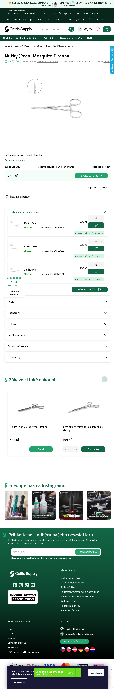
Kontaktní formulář (75, 641)
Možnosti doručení (101, 166)
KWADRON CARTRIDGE (43, 3)
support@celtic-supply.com (79, 634)
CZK (104, 19)
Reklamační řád (68, 587)
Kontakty (12, 638)
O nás (7, 19)
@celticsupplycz (27, 585)
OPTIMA (64, 3)
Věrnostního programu (94, 232)
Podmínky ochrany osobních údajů (77, 596)
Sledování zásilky (68, 601)
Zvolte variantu (89, 176)
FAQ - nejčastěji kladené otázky (23, 652)
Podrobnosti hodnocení (47, 61)
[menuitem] (7, 38)
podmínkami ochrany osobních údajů (54, 557)
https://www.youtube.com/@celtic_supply (33, 585)
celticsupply (21, 585)
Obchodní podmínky (70, 578)
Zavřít (22, 188)
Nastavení (19, 682)
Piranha (107, 61)
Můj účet (89, 29)
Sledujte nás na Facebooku (15, 585)
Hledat (71, 29)
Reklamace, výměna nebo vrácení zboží (79, 591)
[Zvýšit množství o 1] (76, 449)
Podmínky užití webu (70, 610)
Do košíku (96, 225)
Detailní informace (14, 160)
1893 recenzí (14, 285)
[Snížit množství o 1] (65, 449)
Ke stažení (13, 647)
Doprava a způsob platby (48, 19)
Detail (41, 449)
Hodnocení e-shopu (23, 19)
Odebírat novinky (87, 552)
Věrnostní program (72, 19)
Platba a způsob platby (72, 582)
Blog (10, 628)
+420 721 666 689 (74, 628)
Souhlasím (96, 673)
